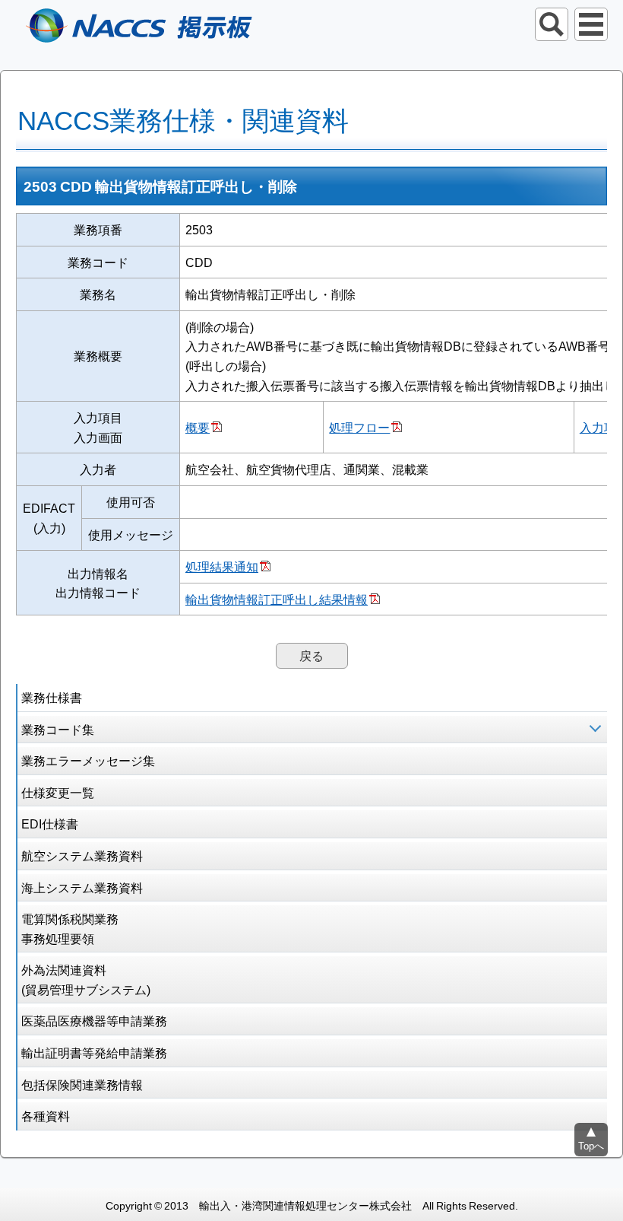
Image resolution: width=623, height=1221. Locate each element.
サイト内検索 (551, 24)
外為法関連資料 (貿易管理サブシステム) (85, 979)
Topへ (591, 1145)
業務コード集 (57, 729)
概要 (197, 427)
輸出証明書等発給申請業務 (94, 1052)
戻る (311, 655)
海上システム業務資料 (82, 887)
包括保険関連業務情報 (82, 1084)
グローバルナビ (591, 24)
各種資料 (45, 1115)
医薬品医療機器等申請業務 (94, 1020)
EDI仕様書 (49, 823)
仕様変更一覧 (57, 792)
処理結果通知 (221, 566)
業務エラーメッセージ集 (88, 760)
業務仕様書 (51, 697)
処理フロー (359, 427)
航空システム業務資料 (82, 855)
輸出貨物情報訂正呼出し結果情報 (276, 599)
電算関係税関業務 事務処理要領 (70, 928)
